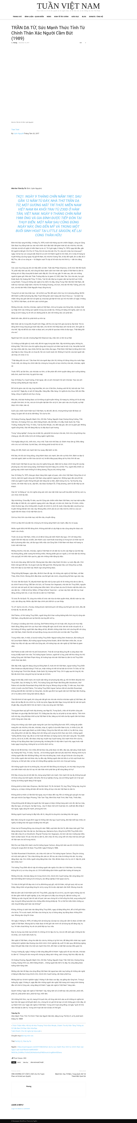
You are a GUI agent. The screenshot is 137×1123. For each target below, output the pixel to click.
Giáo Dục (25, 1062)
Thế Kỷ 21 (18, 1041)
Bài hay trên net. (27, 1036)
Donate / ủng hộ (96, 16)
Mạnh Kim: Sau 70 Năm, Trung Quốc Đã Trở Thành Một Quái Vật (70, 1075)
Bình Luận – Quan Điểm (34, 16)
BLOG (19, 1062)
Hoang (15, 42)
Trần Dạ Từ (27, 1041)
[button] (123, 17)
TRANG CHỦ (17, 16)
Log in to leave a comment (20, 1108)
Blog (84, 16)
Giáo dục (75, 16)
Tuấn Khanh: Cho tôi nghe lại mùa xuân (26, 1031)
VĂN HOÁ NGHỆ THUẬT (37, 1062)
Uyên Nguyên (19, 133)
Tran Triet (15, 129)
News (49, 16)
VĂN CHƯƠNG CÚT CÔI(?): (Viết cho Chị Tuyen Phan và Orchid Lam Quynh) (27, 1075)
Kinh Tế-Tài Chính (61, 16)
